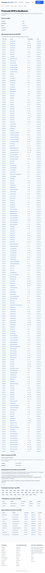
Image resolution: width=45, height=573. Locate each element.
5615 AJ (3, 56)
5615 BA (3, 78)
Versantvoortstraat (13, 65)
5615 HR (4, 228)
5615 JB (3, 233)
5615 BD (4, 84)
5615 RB (3, 405)
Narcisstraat (12, 84)
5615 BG (4, 89)
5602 (19, 490)
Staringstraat (12, 204)
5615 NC (4, 335)
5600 (11, 490)
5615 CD (4, 113)
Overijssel (3, 560)
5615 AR (3, 69)
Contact (32, 557)
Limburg (2, 555)
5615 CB (4, 108)
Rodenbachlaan (13, 191)
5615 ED (3, 161)
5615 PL (3, 379)
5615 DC (4, 152)
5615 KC (4, 272)
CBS (4, 484)
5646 (15, 494)
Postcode (8, 2)
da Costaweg (12, 331)
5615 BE (3, 86)
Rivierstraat (12, 268)
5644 (7, 494)
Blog (33, 2)
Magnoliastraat (13, 89)
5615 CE (3, 115)
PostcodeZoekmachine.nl (24, 570)
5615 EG (3, 165)
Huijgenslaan (12, 326)
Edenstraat (12, 180)
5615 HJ (3, 215)
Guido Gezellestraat (14, 215)
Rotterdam (18, 548)
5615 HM (4, 222)
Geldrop (30, 505)
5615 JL (3, 250)
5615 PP (3, 385)
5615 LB (3, 309)
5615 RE (3, 411)
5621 (14, 492)
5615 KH (4, 281)
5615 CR (4, 134)
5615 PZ (3, 401)
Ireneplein (12, 416)
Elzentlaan (12, 130)
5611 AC (22, 503)
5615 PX (4, 398)
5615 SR (3, 440)
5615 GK (4, 198)
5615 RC (4, 407)
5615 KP (3, 294)
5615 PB (3, 361)
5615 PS (3, 390)
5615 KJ (3, 283)
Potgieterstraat (13, 185)
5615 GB (4, 182)
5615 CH (4, 119)
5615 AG (4, 52)
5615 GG (4, 191)
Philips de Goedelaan (14, 383)
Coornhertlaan (13, 169)
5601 (15, 490)
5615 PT (4, 392)
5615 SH (4, 425)
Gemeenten (27, 2)
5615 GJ (3, 196)
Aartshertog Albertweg (14, 427)
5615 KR (3, 296)
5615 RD (4, 409)
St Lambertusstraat (13, 370)
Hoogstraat (12, 359)
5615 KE (3, 276)
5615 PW (4, 396)
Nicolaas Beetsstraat (14, 244)
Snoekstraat (12, 451)
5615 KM (4, 289)
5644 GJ (26, 523)
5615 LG (3, 318)
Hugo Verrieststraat (14, 222)
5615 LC (3, 311)
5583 (7, 490)
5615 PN (4, 383)
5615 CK (4, 124)
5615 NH (4, 344)
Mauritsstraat (12, 420)
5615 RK (3, 418)
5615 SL (3, 431)
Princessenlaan (13, 431)
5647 (19, 494)
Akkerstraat (12, 226)
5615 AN (4, 65)
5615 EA (3, 154)
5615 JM (4, 252)
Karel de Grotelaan (13, 438)
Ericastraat (12, 93)
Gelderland (3, 552)
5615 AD (4, 47)
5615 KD (4, 274)
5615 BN (4, 102)
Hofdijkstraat (12, 128)
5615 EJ (3, 169)
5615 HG (4, 211)
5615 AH (4, 54)
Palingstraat (12, 379)
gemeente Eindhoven (32, 472)
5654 (31, 494)
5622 (18, 492)
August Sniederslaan (14, 189)
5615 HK (4, 217)
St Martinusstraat (13, 374)
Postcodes (21, 2)
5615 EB (3, 156)
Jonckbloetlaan (13, 176)
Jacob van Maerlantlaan (14, 261)
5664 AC (23, 505)
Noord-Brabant (25, 27)
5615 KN (4, 292)
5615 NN (4, 355)
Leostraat (12, 100)
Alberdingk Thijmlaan (14, 156)
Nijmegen (18, 565)
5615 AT (3, 73)
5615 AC (4, 45)
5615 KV (4, 302)
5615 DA (4, 148)
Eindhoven (25, 25)
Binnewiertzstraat (13, 209)
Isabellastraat (12, 429)
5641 (37, 492)
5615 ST (4, 442)
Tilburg (17, 558)
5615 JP (3, 257)
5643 (3, 494)
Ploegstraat (12, 200)
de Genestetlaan (13, 165)
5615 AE (3, 49)
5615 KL (3, 287)
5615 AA (3, 41)
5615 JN (3, 254)
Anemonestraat (13, 60)
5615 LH (3, 320)
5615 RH (4, 416)
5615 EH (3, 167)
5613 (37, 490)
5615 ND (4, 337)
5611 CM (25, 525)
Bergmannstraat (13, 276)
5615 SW (4, 446)
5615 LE (3, 316)
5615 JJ (3, 246)
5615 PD (4, 366)
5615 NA (4, 331)
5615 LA (3, 307)
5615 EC (3, 158)
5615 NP (4, 357)
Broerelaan (12, 161)
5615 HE (3, 209)
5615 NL (3, 350)
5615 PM (4, 381)
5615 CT (4, 139)
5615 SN (4, 435)
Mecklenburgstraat (13, 401)
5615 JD (3, 237)
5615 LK (3, 324)
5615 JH (3, 244)
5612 (34, 490)
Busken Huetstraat (13, 342)
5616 (7, 492)
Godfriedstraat (13, 403)
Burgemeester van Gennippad (16, 305)
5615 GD (4, 187)
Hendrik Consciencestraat (15, 346)
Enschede (18, 560)
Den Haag (18, 550)
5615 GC (4, 185)
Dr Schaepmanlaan (13, 154)
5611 (30, 490)
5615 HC (4, 204)
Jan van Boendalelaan (14, 274)
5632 (34, 492)
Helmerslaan (12, 230)
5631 (30, 492)
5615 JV (3, 265)
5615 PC (4, 363)
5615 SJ (3, 427)
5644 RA (26, 519)
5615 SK (3, 429)
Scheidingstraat (13, 292)
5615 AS (3, 71)
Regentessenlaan (13, 409)
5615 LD (3, 313)
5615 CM (4, 128)
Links (32, 559)
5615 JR (3, 259)
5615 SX (4, 449)
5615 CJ (3, 121)
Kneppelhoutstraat (13, 287)
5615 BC (4, 82)
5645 (11, 494)
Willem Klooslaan (13, 348)
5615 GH (4, 193)
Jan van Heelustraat (14, 335)
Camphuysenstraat (13, 298)
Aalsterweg (12, 106)
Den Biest (12, 73)
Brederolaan (12, 281)
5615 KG (4, 278)
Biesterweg (12, 49)
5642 (41, 492)
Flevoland (3, 548)
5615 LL (3, 326)
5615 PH (4, 372)
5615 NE (3, 339)
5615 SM (4, 433)
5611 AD (25, 534)
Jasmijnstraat (12, 86)
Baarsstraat (12, 411)
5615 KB (3, 270)
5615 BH (4, 91)
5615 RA (3, 403)
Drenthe (3, 547)
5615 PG (4, 370)
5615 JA (3, 230)
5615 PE (3, 368)
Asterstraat (12, 97)
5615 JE (3, 239)
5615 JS (3, 261)
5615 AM (4, 62)
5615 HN (4, 224)
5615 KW (4, 305)
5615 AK (3, 58)
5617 (10, 492)
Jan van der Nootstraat (14, 296)
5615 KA (3, 268)
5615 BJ (3, 93)
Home (16, 2)
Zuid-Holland (3, 565)
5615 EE (3, 163)
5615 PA (3, 359)
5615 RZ (3, 420)
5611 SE (25, 521)
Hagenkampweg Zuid (14, 148)
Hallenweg (12, 385)
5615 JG (3, 241)
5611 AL (25, 527)
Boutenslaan (12, 143)
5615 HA (4, 200)
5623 (22, 492)
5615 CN (4, 130)
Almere (17, 557)
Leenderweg (12, 41)
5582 (3, 490)
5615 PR (3, 387)
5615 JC (3, 235)
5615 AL (3, 60)
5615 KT (4, 300)
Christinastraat (12, 418)
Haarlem (17, 563)
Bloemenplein (12, 80)
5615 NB (4, 333)
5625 (26, 492)
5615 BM (4, 100)
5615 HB (4, 202)
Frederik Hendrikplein (14, 405)
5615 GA (4, 180)
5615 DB (4, 150)
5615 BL (3, 97)
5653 (27, 494)
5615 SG (4, 422)
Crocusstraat (12, 78)
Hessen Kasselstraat (14, 433)
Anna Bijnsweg (13, 126)
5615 (3, 492)
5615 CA (4, 106)
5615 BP (3, 104)
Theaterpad (12, 178)
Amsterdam (18, 547)
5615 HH (4, 213)
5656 (35, 494)
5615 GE (3, 189)
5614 (41, 490)
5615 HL (3, 220)
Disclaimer (33, 561)
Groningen (3, 553)
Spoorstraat (12, 289)
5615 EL (3, 174)
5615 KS (3, 298)
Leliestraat (12, 95)
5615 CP (4, 132)
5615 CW (4, 143)
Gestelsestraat (13, 307)
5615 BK (3, 95)
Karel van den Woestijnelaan (15, 174)
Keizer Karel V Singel (14, 368)
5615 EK (3, 172)
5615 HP (4, 226)
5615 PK (3, 377)
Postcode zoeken (39, 2)
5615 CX (4, 145)
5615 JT (3, 263)
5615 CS (4, 137)
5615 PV (4, 394)
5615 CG (4, 117)
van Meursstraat (13, 254)
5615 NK (4, 348)
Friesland (3, 550)
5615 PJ (3, 374)
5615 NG (4, 342)
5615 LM (4, 329)
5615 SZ (3, 451)
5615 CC (4, 110)
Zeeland (3, 563)
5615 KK (3, 285)
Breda (17, 562)
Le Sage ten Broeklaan (14, 132)
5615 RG (4, 414)
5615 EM (4, 176)
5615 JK (3, 248)
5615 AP (3, 67)
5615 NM (4, 353)
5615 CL (3, 126)
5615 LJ (3, 322)
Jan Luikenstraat (13, 248)
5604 (22, 490)
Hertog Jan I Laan (13, 422)
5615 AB (3, 43)
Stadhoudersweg (13, 435)
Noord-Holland (4, 558)
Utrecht (2, 562)
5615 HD (4, 206)
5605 (26, 490)
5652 (23, 494)
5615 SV (4, 444)
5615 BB (3, 80)
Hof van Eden (12, 196)
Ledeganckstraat (13, 272)
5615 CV (4, 141)
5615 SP (3, 438)
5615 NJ (3, 346)
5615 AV (3, 76)
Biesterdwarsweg (13, 58)
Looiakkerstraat (13, 124)
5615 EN (3, 178)
